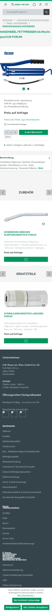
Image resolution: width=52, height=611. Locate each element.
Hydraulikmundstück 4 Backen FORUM (23, 315)
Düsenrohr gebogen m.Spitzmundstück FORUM (20, 233)
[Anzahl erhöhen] (15, 132)
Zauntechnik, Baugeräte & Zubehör (19, 497)
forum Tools (8, 538)
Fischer (6, 533)
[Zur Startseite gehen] (20, 4)
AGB (5, 580)
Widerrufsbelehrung (12, 585)
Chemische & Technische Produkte (19, 467)
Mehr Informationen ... (26, 595)
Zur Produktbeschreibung (16, 106)
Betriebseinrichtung (12, 462)
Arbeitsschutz (9, 446)
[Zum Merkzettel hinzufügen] (43, 224)
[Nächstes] (49, 192)
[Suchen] (46, 12)
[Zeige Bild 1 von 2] (24, 89)
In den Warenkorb (33, 132)
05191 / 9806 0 (17, 384)
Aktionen (7, 431)
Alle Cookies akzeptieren (35, 607)
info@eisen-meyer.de (19, 387)
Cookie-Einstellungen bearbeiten (18, 575)
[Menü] (6, 4)
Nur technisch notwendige (27, 600)
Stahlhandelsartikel (11, 441)
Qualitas (6, 436)
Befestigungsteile (11, 456)
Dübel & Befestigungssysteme (17, 472)
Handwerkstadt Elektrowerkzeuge (18, 543)
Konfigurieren (12, 607)
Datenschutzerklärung (13, 570)
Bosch (5, 523)
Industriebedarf (10, 487)
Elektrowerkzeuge (11, 477)
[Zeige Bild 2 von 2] (28, 89)
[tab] (25, 162)
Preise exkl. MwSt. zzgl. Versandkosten (21, 119)
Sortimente (9, 426)
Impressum (8, 565)
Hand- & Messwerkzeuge (14, 482)
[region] (26, 229)
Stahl (5, 518)
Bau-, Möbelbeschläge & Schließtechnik (21, 451)
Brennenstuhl (9, 528)
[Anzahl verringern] (6, 132)
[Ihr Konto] (40, 4)
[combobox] (23, 12)
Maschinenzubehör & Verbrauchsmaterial (22, 492)
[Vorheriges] (3, 192)
